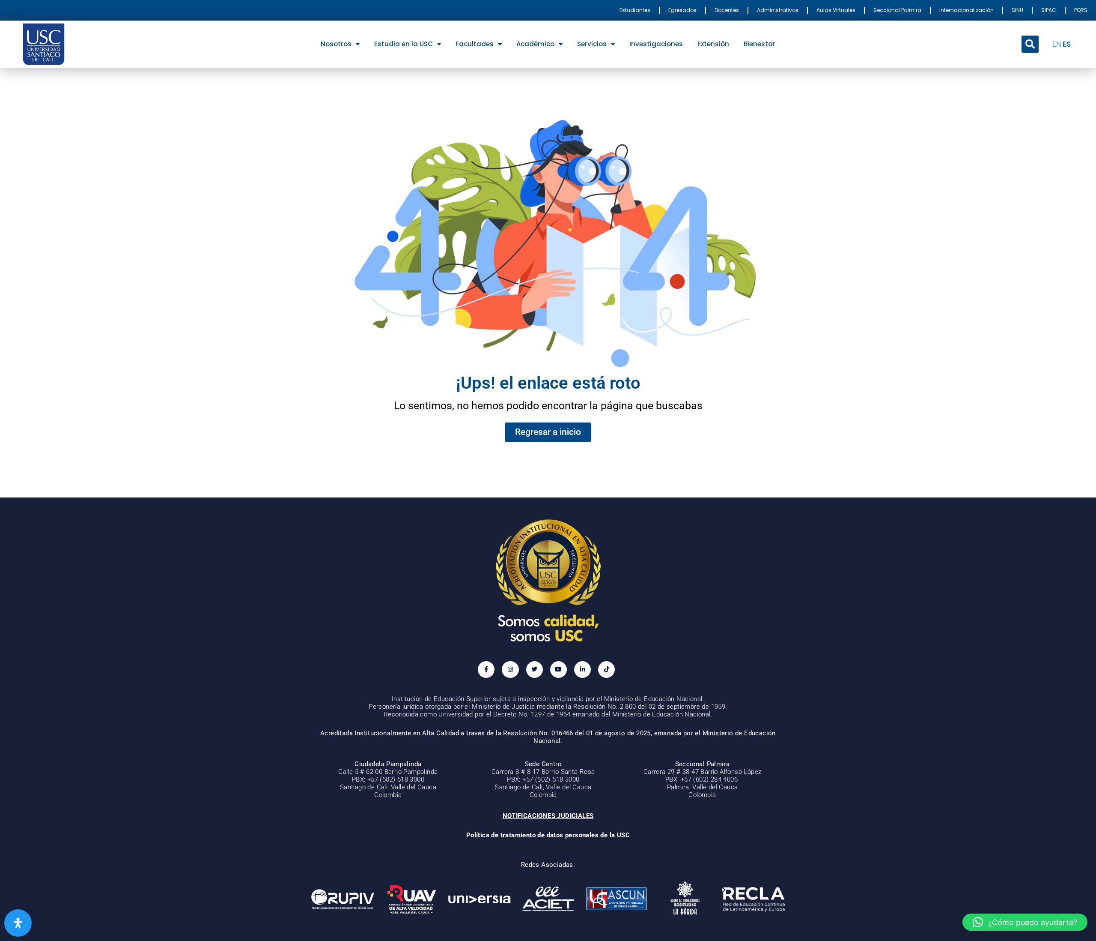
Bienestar (759, 43)
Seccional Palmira (897, 10)
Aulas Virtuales (835, 10)
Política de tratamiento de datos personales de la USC (548, 835)
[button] (1030, 44)
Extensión (713, 43)
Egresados (682, 10)
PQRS (1080, 10)
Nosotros (336, 43)
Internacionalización (966, 10)
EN (1056, 44)
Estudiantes (634, 10)
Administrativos (777, 10)
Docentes (727, 10)
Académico (535, 43)
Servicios (592, 43)
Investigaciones (656, 43)
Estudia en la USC (403, 43)
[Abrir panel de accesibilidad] (18, 923)
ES (1067, 44)
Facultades (475, 43)
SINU (1017, 10)
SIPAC (1048, 10)
